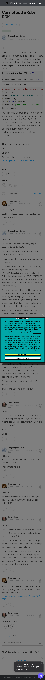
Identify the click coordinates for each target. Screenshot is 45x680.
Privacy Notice (13, 344)
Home (11, 3)
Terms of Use (32, 344)
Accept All (22, 354)
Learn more (37, 333)
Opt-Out (37, 350)
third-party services (28, 346)
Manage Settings (22, 358)
